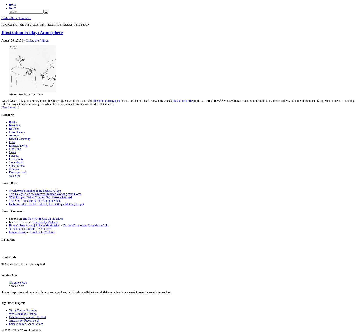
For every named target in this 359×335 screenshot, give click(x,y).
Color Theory (17, 132)
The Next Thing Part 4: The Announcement (35, 200)
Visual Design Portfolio (23, 310)
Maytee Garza (17, 232)
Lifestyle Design (18, 145)
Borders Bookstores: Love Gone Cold (85, 225)
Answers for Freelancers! (24, 320)
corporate (14, 135)
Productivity (16, 159)
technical (14, 169)
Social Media (16, 165)
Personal (14, 155)
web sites (14, 175)
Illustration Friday (183, 100)
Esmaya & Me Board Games (26, 323)
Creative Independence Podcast (27, 317)
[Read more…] (10, 107)
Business (14, 128)
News (12, 152)
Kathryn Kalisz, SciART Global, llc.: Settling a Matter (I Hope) (46, 204)
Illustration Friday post (106, 100)
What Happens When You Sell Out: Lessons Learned (40, 197)
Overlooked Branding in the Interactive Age (35, 190)
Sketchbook (16, 162)
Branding (14, 125)
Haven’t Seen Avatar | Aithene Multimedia (34, 225)
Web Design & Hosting (23, 313)
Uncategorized (17, 172)
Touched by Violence (45, 222)
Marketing (15, 148)
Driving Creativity (19, 138)
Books (13, 122)
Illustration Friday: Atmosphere (32, 32)
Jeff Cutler (15, 228)
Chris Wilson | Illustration (16, 18)
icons (12, 142)
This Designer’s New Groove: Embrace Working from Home (45, 194)
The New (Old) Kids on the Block (42, 218)
